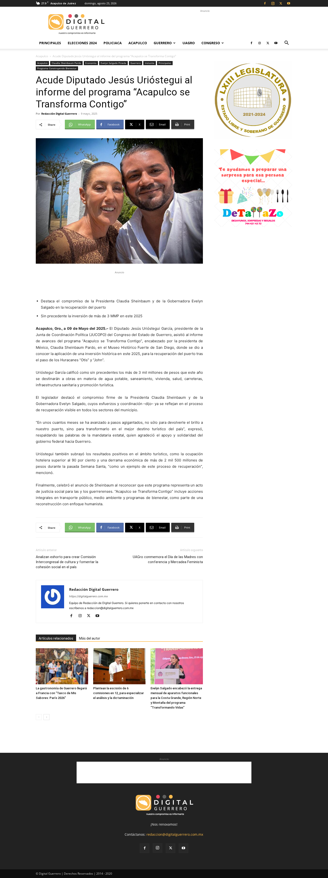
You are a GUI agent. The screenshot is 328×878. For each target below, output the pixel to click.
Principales (50, 43)
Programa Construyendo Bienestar (57, 68)
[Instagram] (272, 3)
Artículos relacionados (56, 638)
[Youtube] (288, 3)
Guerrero (163, 43)
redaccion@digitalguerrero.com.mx (174, 834)
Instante (149, 63)
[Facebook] (264, 3)
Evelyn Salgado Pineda (113, 63)
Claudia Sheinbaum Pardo (66, 63)
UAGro (188, 43)
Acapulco (137, 43)
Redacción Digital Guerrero (59, 113)
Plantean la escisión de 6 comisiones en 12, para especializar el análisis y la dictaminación (118, 693)
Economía (91, 63)
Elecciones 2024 (82, 43)
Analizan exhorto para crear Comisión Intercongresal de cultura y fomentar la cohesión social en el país (67, 562)
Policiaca (112, 43)
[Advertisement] (204, 24)
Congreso (210, 43)
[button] (286, 43)
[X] (280, 3)
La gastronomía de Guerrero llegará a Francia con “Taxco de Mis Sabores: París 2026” (61, 693)
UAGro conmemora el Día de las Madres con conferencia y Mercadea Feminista (168, 559)
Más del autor (89, 638)
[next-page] (46, 717)
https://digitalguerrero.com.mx (88, 596)
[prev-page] (39, 717)
